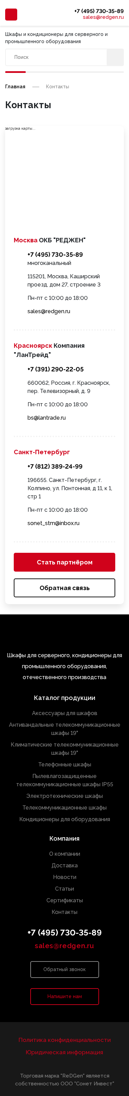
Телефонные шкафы (64, 764)
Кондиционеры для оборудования (64, 819)
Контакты (64, 912)
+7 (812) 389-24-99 (55, 466)
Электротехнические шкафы (64, 796)
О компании (64, 854)
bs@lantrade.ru (47, 418)
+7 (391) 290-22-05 (56, 369)
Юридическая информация (64, 1052)
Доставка (65, 865)
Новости (64, 877)
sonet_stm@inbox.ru (53, 523)
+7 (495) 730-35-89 (99, 11)
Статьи (64, 888)
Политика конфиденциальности (65, 1039)
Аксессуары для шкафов (64, 713)
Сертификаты (64, 900)
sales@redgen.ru (103, 17)
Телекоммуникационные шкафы (64, 807)
